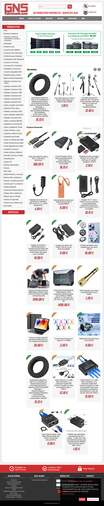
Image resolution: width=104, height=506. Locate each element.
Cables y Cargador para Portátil (13, 105)
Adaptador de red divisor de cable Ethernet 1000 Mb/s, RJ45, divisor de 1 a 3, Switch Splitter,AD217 (38, 202)
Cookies (14, 486)
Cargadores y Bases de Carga (13, 133)
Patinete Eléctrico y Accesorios (13, 174)
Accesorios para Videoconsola (13, 202)
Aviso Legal (14, 493)
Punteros (7, 168)
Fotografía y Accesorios (11, 149)
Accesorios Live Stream (11, 62)
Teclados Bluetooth (10, 187)
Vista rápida (40, 85)
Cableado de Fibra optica (12, 108)
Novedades (72, 18)
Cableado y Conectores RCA (12, 99)
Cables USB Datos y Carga (12, 130)
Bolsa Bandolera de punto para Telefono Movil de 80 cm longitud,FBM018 (63, 202)
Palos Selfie (7, 171)
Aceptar (82, 499)
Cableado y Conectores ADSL (13, 89)
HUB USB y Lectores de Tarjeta (13, 155)
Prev (95, 69)
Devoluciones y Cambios (14, 497)
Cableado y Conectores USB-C (13, 111)
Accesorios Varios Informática (13, 53)
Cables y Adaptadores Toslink (13, 127)
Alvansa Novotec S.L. (13, 484)
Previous (29, 46)
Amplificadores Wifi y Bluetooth (14, 59)
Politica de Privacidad (14, 495)
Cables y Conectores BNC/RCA (13, 121)
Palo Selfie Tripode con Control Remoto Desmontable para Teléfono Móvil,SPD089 (39, 100)
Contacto (49, 18)
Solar (5, 30)
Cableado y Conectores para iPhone (12, 82)
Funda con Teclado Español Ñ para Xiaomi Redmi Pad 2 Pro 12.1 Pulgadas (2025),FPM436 (38, 339)
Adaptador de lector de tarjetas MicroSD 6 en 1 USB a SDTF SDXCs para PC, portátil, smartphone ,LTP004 (89, 159)
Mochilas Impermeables (11, 165)
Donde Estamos (34, 18)
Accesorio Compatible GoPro (13, 72)
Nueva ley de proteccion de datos (14, 488)
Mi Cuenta (92, 6)
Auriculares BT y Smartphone (13, 65)
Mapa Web (14, 480)
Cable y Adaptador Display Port (13, 114)
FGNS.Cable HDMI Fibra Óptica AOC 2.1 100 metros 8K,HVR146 (38, 158)
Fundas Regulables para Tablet (13, 146)
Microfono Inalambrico (11, 33)
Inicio (21, 18)
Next (98, 46)
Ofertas (60, 18)
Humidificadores (9, 158)
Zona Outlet (7, 206)
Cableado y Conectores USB (12, 86)
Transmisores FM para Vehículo (13, 190)
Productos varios (9, 46)
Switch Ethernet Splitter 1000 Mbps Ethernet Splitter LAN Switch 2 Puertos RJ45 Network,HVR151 (51, 437)
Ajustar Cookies (93, 499)
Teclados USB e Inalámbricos (13, 193)
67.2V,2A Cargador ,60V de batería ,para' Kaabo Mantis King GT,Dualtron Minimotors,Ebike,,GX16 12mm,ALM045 (63, 160)
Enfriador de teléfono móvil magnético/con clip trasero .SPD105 (89, 247)
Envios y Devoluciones (14, 482)
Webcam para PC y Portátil (12, 196)
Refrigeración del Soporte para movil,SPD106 (89, 339)
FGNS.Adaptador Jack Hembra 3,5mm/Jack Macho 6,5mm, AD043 (89, 292)
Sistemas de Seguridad (11, 199)
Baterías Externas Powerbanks (13, 78)
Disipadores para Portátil (12, 136)
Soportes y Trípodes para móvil (13, 180)
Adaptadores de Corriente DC (13, 124)
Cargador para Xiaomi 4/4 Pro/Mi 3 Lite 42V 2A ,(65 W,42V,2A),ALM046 (89, 100)
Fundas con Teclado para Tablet (14, 139)
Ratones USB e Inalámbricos (13, 177)
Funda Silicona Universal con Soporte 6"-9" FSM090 (64, 339)
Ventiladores (8, 43)
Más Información (68, 494)
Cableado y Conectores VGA (12, 102)
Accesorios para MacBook (12, 50)
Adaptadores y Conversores (12, 68)
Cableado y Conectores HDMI (13, 92)
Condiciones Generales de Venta (14, 491)
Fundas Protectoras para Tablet (13, 143)
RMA (83, 18)
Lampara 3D (8, 162)
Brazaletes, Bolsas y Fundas (12, 75)
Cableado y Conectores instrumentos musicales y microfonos (12, 38)
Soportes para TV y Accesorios (13, 184)
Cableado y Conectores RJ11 (12, 117)
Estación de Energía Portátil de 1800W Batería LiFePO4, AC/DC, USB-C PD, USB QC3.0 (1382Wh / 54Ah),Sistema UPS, (38, 293)
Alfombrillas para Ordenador (13, 56)
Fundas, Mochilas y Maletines (13, 152)
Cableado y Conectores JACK (13, 95)
